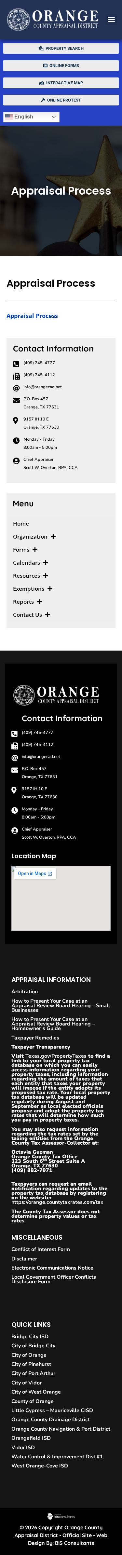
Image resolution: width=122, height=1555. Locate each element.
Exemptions (28, 588)
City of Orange (29, 1355)
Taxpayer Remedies (35, 1037)
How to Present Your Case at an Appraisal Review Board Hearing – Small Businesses (60, 1006)
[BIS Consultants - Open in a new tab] (61, 1516)
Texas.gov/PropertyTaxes (56, 1056)
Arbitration (24, 991)
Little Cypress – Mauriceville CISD (52, 1410)
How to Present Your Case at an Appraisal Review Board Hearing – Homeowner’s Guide (53, 1024)
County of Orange (32, 1401)
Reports (23, 601)
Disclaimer (24, 1258)
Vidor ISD (23, 1447)
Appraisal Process (32, 316)
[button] (111, 19)
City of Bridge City (33, 1345)
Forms (21, 549)
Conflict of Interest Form (40, 1249)
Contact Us (27, 614)
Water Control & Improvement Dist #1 (57, 1456)
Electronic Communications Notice (52, 1268)
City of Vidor (26, 1382)
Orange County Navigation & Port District (60, 1429)
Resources (26, 575)
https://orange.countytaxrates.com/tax (57, 1202)
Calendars (26, 562)
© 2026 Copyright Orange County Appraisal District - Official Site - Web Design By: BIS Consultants (61, 1535)
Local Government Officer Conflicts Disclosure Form (53, 1279)
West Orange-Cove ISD (39, 1465)
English (23, 116)
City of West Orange (36, 1392)
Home (21, 523)
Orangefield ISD (31, 1438)
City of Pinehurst (31, 1364)
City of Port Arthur (33, 1373)
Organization (30, 536)
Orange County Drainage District (50, 1419)
